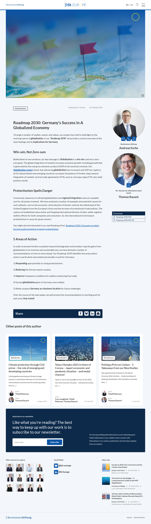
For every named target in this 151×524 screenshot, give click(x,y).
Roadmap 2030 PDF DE (125, 220)
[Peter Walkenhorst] (20, 488)
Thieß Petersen (22, 394)
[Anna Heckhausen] (10, 488)
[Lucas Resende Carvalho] (40, 478)
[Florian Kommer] (30, 478)
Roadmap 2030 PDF (124, 217)
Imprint (129, 517)
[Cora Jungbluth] (30, 467)
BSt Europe (56, 472)
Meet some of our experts (15, 460)
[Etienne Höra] (10, 467)
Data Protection (139, 517)
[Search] (137, 4)
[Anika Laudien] (30, 488)
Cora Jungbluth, (62, 399)
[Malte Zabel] (10, 478)
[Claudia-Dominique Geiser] (40, 488)
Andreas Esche (128, 148)
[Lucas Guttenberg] (40, 467)
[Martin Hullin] (20, 478)
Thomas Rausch (129, 197)
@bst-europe (56, 466)
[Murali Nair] (20, 467)
